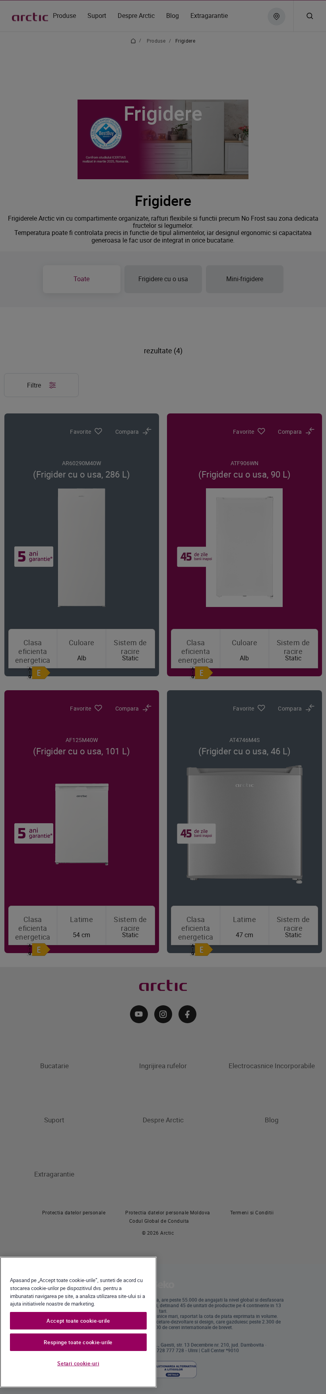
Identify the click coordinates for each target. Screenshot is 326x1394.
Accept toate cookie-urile (78, 1320)
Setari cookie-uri (78, 1363)
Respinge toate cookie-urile (78, 1342)
